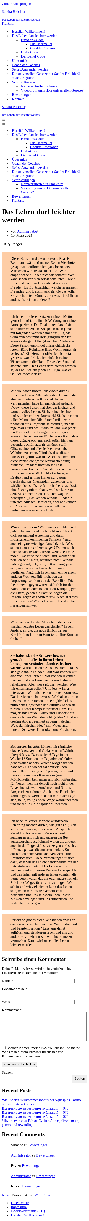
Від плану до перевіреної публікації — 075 (35, 1108)
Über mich (19, 61)
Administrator (27, 231)
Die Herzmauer (41, 44)
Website (7, 1002)
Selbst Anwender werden (30, 69)
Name (7, 981)
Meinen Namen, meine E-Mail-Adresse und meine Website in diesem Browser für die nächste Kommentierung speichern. (41, 1052)
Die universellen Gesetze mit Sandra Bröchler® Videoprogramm (46, 76)
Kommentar (12, 1010)
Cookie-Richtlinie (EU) (28, 1211)
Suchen (7, 1072)
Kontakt (7, 23)
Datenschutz (20, 1203)
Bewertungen (21, 95)
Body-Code (29, 52)
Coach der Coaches (26, 65)
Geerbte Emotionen (44, 48)
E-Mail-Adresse (14, 989)
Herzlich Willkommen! (28, 31)
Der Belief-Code (33, 56)
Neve (6, 1195)
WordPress (42, 1195)
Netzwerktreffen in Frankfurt (42, 86)
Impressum (19, 1207)
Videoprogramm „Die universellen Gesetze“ (52, 90)
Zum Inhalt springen (16, 4)
